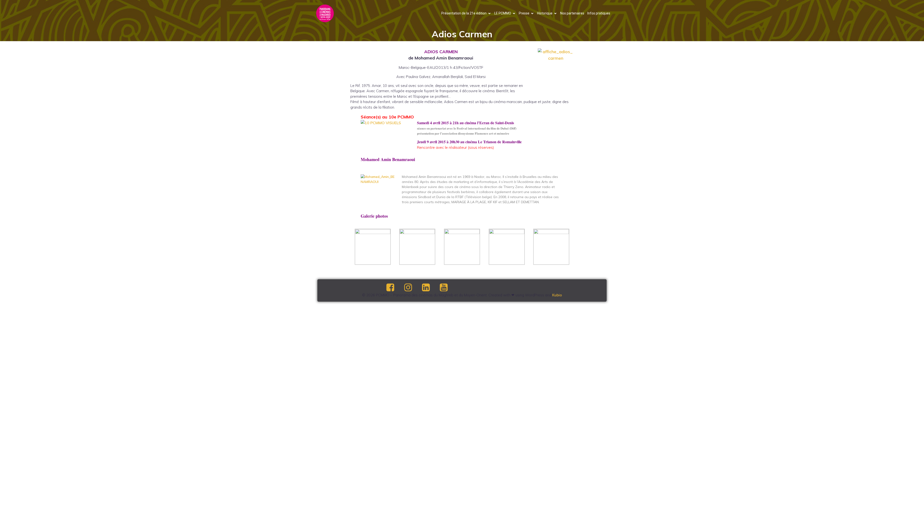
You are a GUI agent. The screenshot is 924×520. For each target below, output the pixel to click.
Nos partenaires (572, 13)
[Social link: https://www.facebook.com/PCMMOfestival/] (394, 287)
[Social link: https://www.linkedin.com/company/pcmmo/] (430, 287)
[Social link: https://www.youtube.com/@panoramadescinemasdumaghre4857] (448, 287)
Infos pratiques (598, 13)
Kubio (557, 295)
